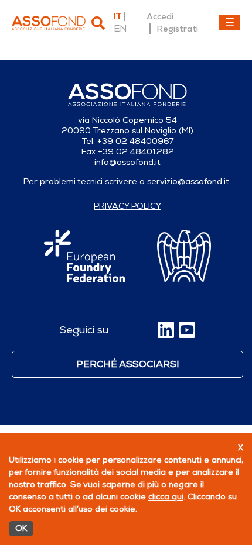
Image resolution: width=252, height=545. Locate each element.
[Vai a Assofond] (49, 23)
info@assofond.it (127, 162)
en (120, 28)
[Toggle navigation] (229, 22)
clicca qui (165, 497)
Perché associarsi (127, 364)
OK (21, 528)
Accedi (160, 16)
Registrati (177, 28)
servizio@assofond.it (188, 182)
